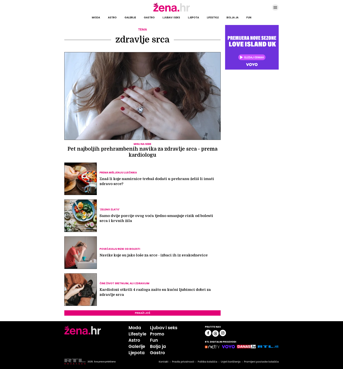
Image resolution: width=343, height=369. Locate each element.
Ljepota (193, 17)
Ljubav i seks (171, 17)
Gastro (149, 17)
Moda (96, 17)
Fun (248, 17)
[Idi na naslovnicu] (171, 11)
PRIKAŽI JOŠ (142, 313)
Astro (112, 17)
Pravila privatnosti (183, 361)
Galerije (130, 17)
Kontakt (163, 361)
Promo (157, 334)
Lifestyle (213, 17)
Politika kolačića (207, 361)
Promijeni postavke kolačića (261, 361)
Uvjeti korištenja (230, 361)
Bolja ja (232, 17)
